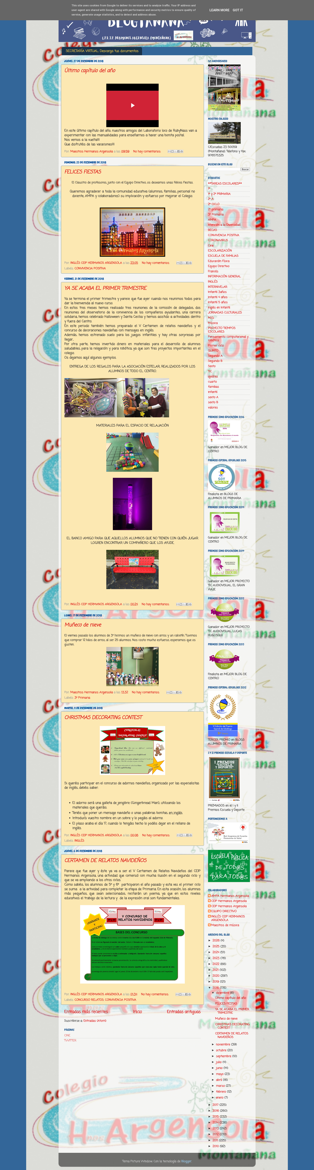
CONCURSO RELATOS (89, 1000)
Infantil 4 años (217, 297)
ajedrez (213, 376)
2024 (216, 952)
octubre (221, 1050)
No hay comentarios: (147, 151)
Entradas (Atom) (95, 1021)
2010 (216, 1146)
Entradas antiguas (184, 1012)
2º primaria (215, 209)
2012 (216, 1134)
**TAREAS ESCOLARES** (225, 183)
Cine (211, 245)
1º (209, 188)
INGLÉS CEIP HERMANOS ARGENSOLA (228, 918)
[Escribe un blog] (172, 151)
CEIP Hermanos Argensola (229, 901)
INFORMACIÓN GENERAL (224, 276)
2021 (216, 970)
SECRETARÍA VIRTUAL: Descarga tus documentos (102, 51)
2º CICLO (213, 204)
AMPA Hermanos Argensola (230, 896)
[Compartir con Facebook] (178, 151)
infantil (212, 392)
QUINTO (213, 350)
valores (213, 407)
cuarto (212, 381)
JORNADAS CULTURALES (225, 312)
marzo (221, 1086)
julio (219, 1062)
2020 (216, 976)
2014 (216, 1122)
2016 (216, 1111)
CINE (67, 1035)
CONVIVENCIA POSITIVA (90, 268)
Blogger (186, 1161)
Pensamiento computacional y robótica (228, 338)
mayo (220, 1074)
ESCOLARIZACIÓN (220, 250)
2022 (216, 964)
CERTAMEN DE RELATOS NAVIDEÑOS (105, 860)
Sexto (212, 366)
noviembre (223, 1044)
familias (213, 386)
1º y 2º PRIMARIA (219, 194)
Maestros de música (225, 925)
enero (220, 1097)
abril (219, 1080)
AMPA (212, 219)
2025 (216, 946)
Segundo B (215, 361)
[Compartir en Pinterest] (181, 151)
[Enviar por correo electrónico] (169, 151)
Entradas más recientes (86, 1012)
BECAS (212, 230)
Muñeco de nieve (82, 625)
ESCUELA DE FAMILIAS (223, 256)
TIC (210, 371)
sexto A (213, 397)
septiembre (224, 1056)
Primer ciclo (216, 345)
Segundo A (215, 356)
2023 (216, 958)
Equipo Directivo (218, 266)
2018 (216, 988)
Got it (238, 10)
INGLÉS (79, 840)
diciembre (223, 993)
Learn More (219, 10)
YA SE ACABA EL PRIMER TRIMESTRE (105, 288)
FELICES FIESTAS (82, 172)
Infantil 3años (217, 292)
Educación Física (218, 261)
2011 (216, 1140)
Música (213, 323)
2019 (216, 981)
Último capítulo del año (89, 71)
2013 (216, 1128)
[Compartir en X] (175, 151)
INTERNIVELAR (217, 287)
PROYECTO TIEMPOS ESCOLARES (222, 330)
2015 (216, 1116)
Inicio (137, 1012)
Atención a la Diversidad (224, 225)
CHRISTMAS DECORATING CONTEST (103, 717)
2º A (211, 199)
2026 (217, 940)
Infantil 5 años (218, 302)
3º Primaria (82, 697)
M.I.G (211, 318)
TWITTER (70, 1040)
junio (220, 1068)
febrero (221, 1091)
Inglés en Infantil (219, 307)
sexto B (213, 402)
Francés (213, 271)
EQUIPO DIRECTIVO (224, 911)
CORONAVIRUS (218, 240)
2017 (216, 1105)
